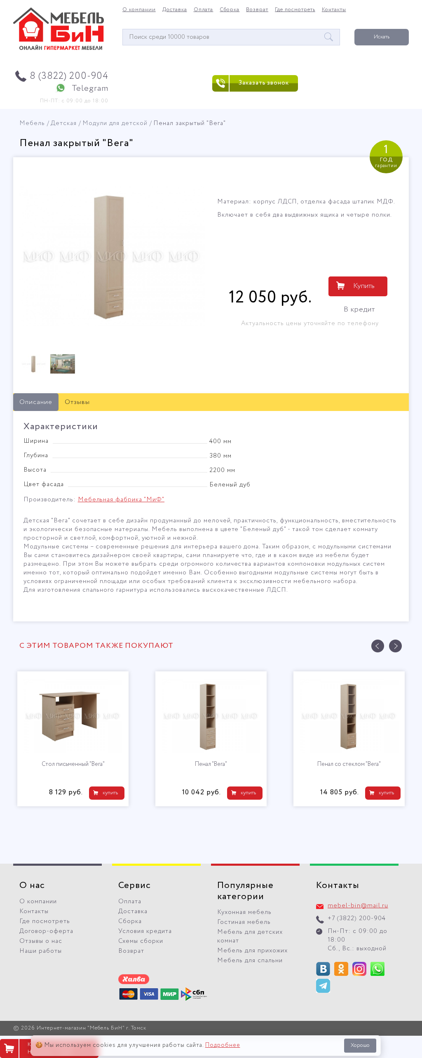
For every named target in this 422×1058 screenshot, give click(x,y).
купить (110, 793)
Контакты (334, 10)
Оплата (203, 10)
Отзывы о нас (40, 941)
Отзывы (77, 402)
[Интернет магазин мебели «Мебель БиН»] (58, 48)
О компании (139, 10)
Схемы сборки (140, 941)
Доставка (174, 10)
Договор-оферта (46, 931)
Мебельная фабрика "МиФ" (121, 499)
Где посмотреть (295, 10)
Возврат (257, 10)
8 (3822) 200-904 (69, 76)
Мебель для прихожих (252, 950)
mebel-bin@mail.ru (358, 905)
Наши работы (40, 951)
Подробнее (222, 1045)
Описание (35, 402)
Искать (381, 37)
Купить (364, 286)
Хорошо (360, 1045)
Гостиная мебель (244, 922)
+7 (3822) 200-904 (357, 918)
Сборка (229, 10)
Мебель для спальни (250, 960)
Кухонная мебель (244, 912)
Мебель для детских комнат (250, 936)
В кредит (359, 309)
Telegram (90, 88)
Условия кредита (145, 931)
